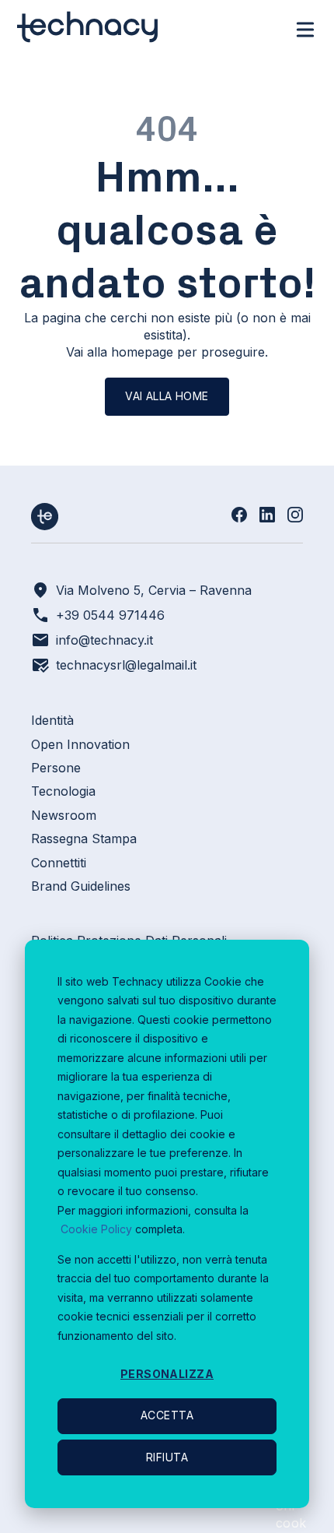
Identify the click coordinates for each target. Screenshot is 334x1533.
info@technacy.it (104, 640)
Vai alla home (166, 396)
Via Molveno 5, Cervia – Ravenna (154, 590)
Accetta (167, 1415)
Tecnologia (63, 791)
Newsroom (63, 815)
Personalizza (167, 1373)
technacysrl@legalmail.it (126, 665)
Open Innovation (80, 744)
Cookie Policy (96, 1229)
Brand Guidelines (80, 886)
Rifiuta (167, 1457)
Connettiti (58, 862)
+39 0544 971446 (110, 615)
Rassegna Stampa (84, 838)
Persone (56, 767)
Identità (52, 720)
